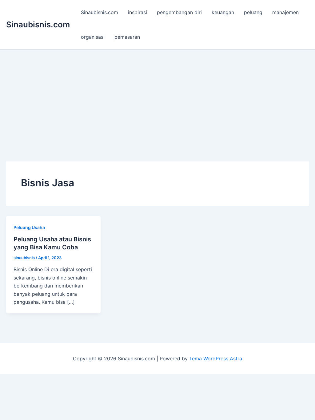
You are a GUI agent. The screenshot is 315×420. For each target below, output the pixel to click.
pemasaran (127, 37)
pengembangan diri (179, 12)
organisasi (93, 37)
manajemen (285, 12)
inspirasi (137, 12)
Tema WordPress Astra (215, 358)
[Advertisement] (157, 96)
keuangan (223, 12)
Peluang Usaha (29, 227)
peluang (253, 12)
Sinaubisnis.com (38, 24)
